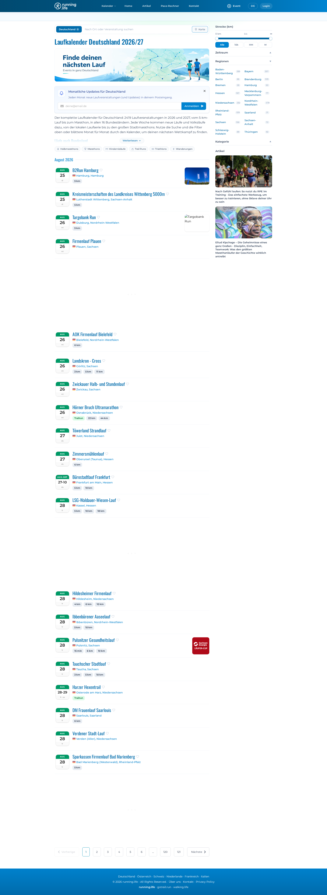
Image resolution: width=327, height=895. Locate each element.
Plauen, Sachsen (87, 246)
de (253, 5)
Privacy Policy (205, 881)
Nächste (196, 852)
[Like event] (101, 170)
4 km (77, 604)
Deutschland (126, 876)
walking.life (180, 887)
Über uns (175, 881)
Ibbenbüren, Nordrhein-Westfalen (99, 622)
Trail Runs (140, 148)
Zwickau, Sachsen (88, 389)
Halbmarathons (69, 148)
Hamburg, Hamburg (90, 175)
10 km (88, 488)
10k (236, 44)
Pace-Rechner (170, 5)
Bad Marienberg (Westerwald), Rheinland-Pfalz (108, 762)
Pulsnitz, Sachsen (88, 645)
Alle (222, 44)
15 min (78, 651)
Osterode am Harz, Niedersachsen (99, 692)
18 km (100, 511)
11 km (99, 371)
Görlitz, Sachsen (87, 366)
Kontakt (194, 5)
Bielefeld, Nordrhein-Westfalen (97, 340)
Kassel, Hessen (86, 505)
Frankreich (192, 876)
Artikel (146, 5)
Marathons (94, 148)
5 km (77, 181)
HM (251, 44)
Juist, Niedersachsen (90, 436)
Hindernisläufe (117, 148)
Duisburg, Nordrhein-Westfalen (97, 222)
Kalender (107, 5)
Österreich (144, 876)
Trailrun (78, 418)
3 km (77, 371)
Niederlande (174, 876)
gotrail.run (164, 887)
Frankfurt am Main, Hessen (94, 482)
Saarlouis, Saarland (89, 715)
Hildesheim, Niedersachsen (95, 599)
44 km (104, 418)
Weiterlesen (130, 140)
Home (128, 5)
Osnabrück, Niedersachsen (94, 412)
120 (165, 852)
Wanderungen (184, 148)
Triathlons (161, 148)
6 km (77, 345)
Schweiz (158, 876)
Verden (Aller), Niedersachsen (96, 739)
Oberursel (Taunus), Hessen (95, 459)
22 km (91, 418)
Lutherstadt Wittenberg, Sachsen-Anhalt (104, 199)
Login (266, 5)
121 (179, 852)
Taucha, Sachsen (87, 669)
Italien (205, 876)
